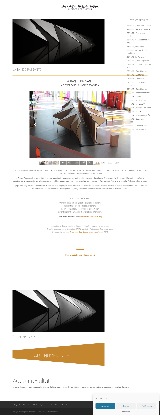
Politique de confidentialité (21, 405)
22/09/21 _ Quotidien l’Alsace (139, 25)
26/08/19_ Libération (135, 46)
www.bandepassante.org (91, 216)
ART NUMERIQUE (23, 337)
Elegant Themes (28, 411)
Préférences (147, 406)
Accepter (105, 406)
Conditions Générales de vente (58, 405)
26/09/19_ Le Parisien (135, 57)
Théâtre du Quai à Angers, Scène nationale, (87, 232)
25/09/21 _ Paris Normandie (138, 29)
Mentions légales (38, 405)
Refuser (126, 406)
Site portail (126, 411)
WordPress (53, 411)
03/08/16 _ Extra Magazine (138, 60)
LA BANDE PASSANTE (27, 70)
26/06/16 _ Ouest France (137, 71)
